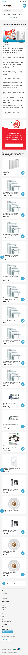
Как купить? (5, 616)
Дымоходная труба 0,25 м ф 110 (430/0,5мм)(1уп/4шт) (10, 531)
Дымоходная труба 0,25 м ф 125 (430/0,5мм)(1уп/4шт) (10, 490)
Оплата (3, 618)
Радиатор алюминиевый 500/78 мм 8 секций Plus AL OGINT (11, 341)
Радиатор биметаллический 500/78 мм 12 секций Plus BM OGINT (11, 193)
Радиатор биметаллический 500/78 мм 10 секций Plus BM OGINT (11, 214)
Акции (3, 14)
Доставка (4, 619)
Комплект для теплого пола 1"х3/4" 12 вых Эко (11, 425)
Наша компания (11, 22)
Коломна (4, 1)
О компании (5, 593)
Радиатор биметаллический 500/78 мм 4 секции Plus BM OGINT (11, 277)
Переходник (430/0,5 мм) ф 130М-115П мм (9, 552)
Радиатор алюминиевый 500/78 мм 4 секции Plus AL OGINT (11, 383)
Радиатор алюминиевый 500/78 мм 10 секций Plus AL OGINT (11, 319)
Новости (19, 22)
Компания (14, 14)
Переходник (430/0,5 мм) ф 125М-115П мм (9, 573)
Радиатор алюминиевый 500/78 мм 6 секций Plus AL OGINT (11, 362)
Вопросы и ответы (6, 611)
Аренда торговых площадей (8, 596)
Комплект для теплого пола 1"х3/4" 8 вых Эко (11, 404)
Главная (4, 22)
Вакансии (4, 595)
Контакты (4, 598)
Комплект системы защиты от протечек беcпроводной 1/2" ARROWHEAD (10, 447)
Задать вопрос (14, 145)
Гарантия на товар (6, 621)
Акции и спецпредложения (8, 603)
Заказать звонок (7, 631)
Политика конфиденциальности (9, 652)
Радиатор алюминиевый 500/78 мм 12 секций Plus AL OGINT (11, 298)
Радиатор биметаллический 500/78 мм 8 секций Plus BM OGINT (11, 235)
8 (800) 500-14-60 (20, 5)
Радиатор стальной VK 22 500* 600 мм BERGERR (11, 171)
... (24, 14)
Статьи (20, 14)
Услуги (8, 14)
